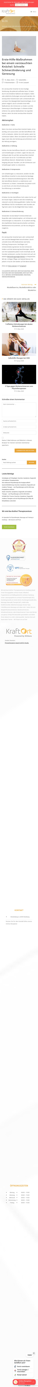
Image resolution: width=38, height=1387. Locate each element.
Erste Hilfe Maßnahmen (15, 273)
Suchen (4, 459)
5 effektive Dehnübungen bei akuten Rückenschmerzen (19, 325)
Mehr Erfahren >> (21, 5)
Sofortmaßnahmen (17, 275)
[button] (23, 1365)
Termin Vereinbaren (9, 527)
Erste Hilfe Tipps (27, 273)
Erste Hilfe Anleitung (24, 271)
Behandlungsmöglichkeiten (16, 256)
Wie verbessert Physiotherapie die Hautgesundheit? (16, 482)
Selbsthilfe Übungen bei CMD (19, 358)
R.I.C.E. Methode (6, 275)
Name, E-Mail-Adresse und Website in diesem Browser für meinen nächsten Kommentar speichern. (17, 442)
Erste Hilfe (14, 271)
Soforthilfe (22, 80)
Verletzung (27, 275)
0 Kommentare (9, 82)
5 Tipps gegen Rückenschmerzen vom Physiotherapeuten (19, 387)
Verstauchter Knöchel (8, 276)
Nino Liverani (12, 266)
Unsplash (23, 266)
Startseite (4, 26)
